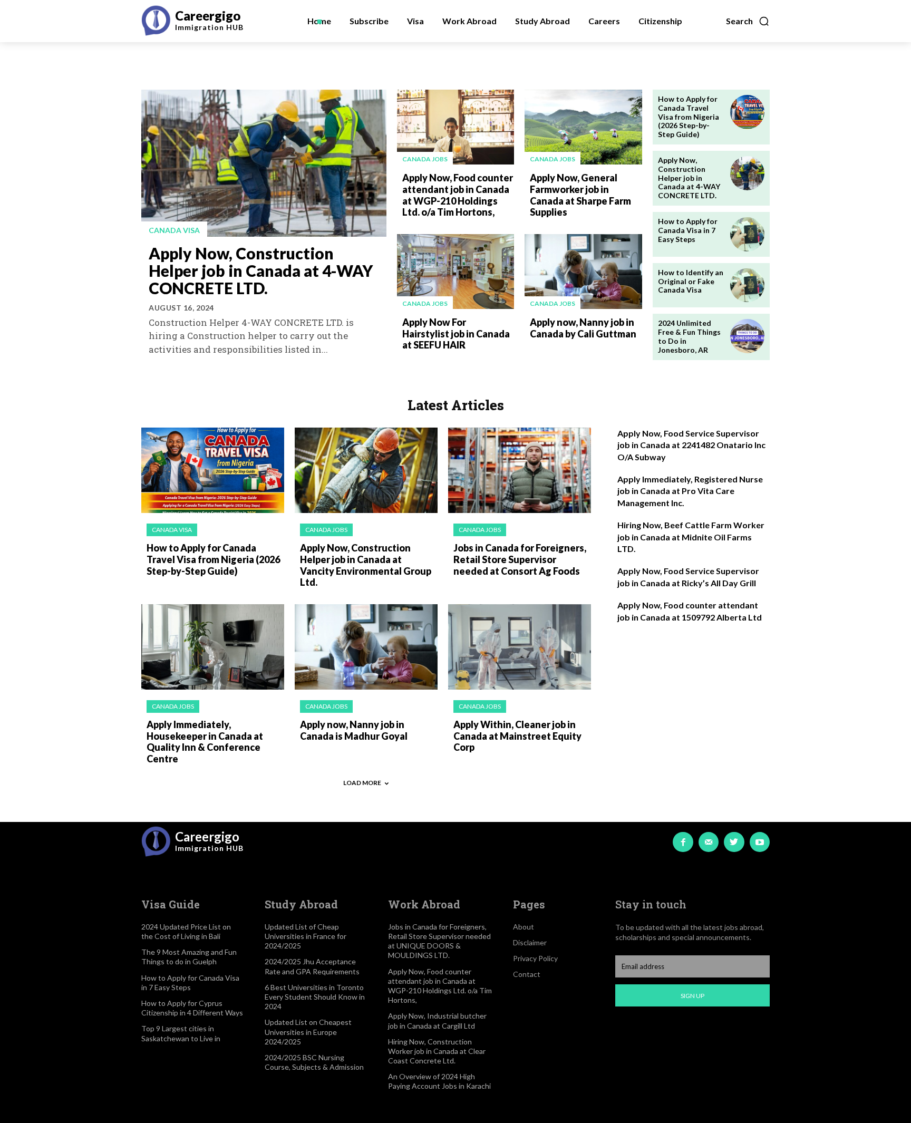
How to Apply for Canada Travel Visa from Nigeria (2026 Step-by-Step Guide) (688, 116)
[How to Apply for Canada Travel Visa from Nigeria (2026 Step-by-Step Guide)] (747, 112)
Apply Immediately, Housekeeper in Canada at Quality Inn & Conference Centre (205, 741)
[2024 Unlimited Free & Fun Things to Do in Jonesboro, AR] (747, 336)
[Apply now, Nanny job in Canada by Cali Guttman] (583, 271)
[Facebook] (683, 842)
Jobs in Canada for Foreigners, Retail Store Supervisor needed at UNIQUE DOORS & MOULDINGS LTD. (439, 941)
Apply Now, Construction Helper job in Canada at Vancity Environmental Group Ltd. (365, 565)
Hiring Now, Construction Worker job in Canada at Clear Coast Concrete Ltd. (437, 1051)
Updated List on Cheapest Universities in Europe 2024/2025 (308, 1031)
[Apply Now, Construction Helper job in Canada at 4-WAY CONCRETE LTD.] (263, 163)
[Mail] (709, 842)
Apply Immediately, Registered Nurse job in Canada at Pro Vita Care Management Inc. (690, 491)
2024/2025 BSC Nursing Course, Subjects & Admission (314, 1062)
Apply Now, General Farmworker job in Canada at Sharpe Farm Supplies (580, 195)
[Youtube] (760, 842)
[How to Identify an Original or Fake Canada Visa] (747, 285)
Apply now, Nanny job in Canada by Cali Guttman (583, 328)
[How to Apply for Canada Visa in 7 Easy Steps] (747, 234)
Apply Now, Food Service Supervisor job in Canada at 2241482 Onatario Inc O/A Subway (691, 445)
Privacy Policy (535, 958)
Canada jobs (425, 159)
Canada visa (174, 230)
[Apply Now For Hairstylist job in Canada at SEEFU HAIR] (455, 271)
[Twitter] (734, 842)
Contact (526, 974)
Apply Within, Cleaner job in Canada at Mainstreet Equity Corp (517, 736)
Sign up (692, 996)
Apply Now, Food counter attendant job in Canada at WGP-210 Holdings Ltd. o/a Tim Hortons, (457, 195)
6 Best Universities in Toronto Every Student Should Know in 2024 (315, 997)
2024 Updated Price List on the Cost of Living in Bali (186, 931)
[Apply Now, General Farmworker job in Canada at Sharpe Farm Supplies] (583, 127)
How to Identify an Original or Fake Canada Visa (690, 281)
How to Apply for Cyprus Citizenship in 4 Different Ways (192, 1008)
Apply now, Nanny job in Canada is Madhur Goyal (354, 730)
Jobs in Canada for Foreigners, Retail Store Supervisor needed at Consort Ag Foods (519, 559)
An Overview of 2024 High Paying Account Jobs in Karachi (439, 1081)
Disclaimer (530, 942)
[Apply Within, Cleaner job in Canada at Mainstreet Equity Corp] (519, 647)
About (523, 926)
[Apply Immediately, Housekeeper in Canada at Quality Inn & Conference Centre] (212, 647)
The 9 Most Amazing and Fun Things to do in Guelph (189, 956)
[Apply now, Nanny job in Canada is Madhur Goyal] (366, 647)
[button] (748, 21)
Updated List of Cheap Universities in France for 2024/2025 (305, 936)
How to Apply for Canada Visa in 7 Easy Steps (688, 230)
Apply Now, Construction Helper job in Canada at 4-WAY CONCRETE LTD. (261, 270)
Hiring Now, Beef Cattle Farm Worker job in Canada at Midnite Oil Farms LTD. (690, 537)
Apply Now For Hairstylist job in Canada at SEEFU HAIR (456, 333)
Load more (362, 783)
